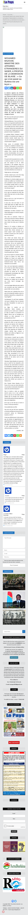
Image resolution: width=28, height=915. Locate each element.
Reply (23, 454)
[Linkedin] (11, 88)
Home (4, 14)
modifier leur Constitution (15, 181)
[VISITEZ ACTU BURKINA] (14, 865)
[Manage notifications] (3, 912)
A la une (10, 14)
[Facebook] (6, 88)
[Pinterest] (14, 88)
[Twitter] (9, 88)
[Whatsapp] (17, 88)
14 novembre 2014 (9, 53)
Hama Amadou (16, 309)
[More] (20, 88)
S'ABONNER (15, 742)
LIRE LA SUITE (14, 657)
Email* (14, 813)
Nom (14, 818)
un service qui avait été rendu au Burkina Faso (14, 218)
